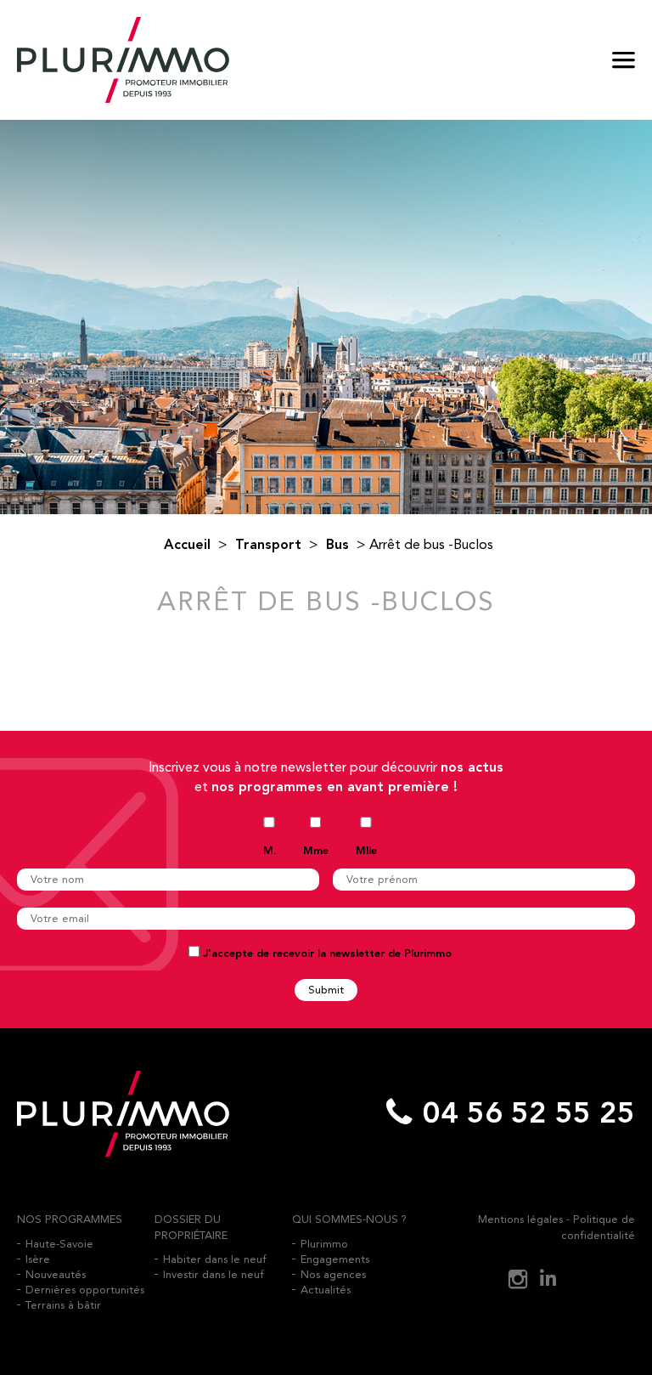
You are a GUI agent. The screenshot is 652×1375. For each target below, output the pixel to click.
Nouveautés (55, 1274)
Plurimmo (324, 1243)
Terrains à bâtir (63, 1305)
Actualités (326, 1289)
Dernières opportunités (84, 1289)
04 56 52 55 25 (529, 1113)
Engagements (335, 1259)
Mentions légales (520, 1219)
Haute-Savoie (59, 1243)
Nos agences (333, 1274)
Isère (37, 1259)
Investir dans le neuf (213, 1274)
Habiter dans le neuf (215, 1259)
